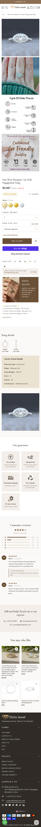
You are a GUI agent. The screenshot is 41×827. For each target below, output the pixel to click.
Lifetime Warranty (9, 775)
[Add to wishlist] (35, 241)
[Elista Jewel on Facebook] (6, 805)
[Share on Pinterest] (30, 261)
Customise (6, 732)
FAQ (3, 749)
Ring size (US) (10, 223)
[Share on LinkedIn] (25, 261)
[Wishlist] (34, 7)
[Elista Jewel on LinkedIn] (23, 805)
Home (3, 14)
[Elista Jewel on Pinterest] (17, 805)
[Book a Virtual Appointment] (38, 7)
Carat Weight (10, 212)
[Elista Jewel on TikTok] (20, 805)
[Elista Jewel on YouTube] (10, 805)
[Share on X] (20, 261)
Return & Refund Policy (11, 768)
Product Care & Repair (11, 739)
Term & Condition (9, 765)
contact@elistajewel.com (15, 800)
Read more (7, 317)
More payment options (20, 254)
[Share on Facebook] (15, 261)
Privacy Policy (7, 761)
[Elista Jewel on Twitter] (13, 805)
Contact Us (6, 736)
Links (5, 727)
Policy (6, 756)
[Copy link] (5, 266)
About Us (5, 742)
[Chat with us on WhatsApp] (4, 823)
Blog (4, 746)
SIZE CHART (34, 224)
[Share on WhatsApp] (35, 261)
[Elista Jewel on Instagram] (3, 805)
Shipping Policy (8, 771)
